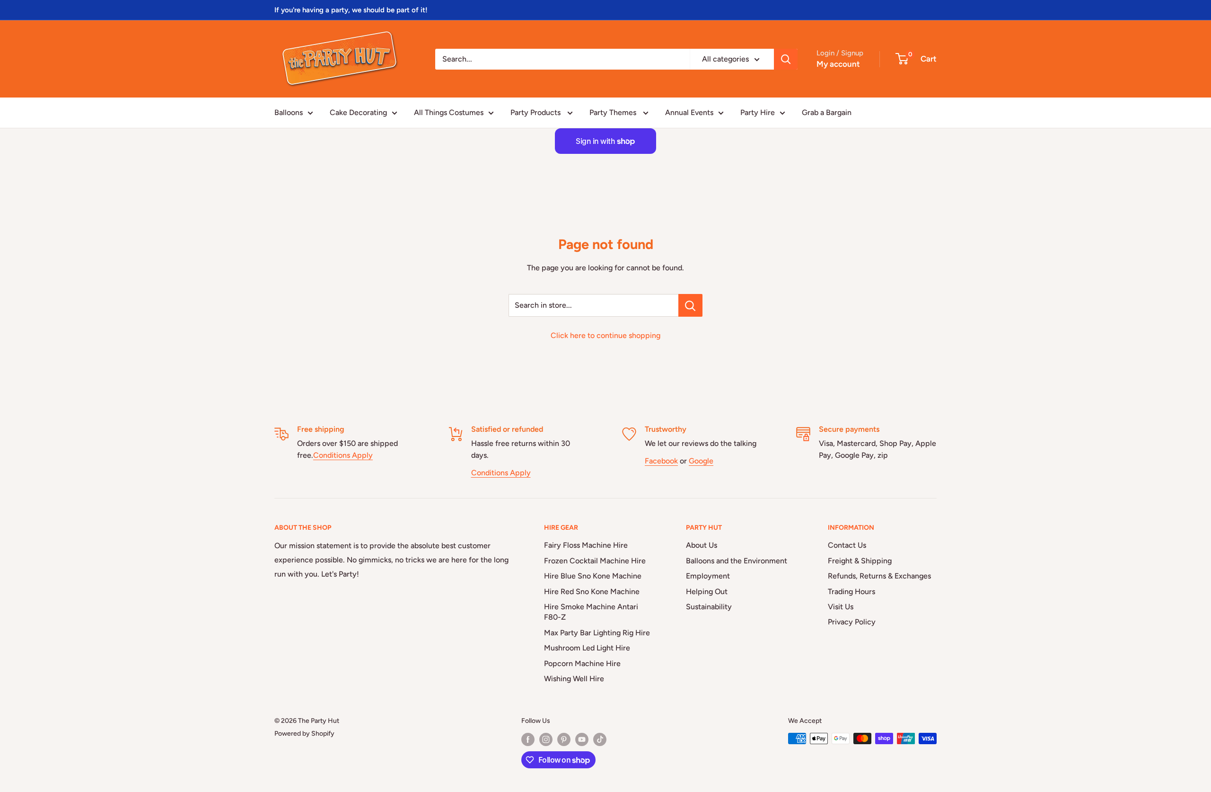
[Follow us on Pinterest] (563, 739)
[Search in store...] (690, 305)
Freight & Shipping (860, 560)
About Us (701, 545)
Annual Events (689, 112)
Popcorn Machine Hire (582, 663)
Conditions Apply (343, 455)
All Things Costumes (448, 112)
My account (838, 64)
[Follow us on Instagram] (546, 739)
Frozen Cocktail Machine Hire (595, 560)
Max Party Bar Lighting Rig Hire (597, 632)
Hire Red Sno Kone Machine (592, 591)
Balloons (288, 112)
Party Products (536, 112)
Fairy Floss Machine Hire (586, 545)
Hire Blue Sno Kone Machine (592, 575)
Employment (708, 575)
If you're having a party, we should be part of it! (351, 10)
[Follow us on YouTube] (581, 739)
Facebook (661, 460)
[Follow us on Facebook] (528, 739)
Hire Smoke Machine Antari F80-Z (591, 612)
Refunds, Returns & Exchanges (879, 575)
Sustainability (709, 606)
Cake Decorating (358, 112)
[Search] (786, 59)
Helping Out (707, 591)
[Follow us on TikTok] (599, 739)
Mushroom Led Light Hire (587, 647)
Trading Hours (851, 591)
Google (701, 460)
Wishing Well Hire (574, 678)
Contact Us (847, 545)
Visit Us (840, 606)
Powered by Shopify (304, 734)
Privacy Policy (852, 621)
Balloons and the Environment (736, 560)
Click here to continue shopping (605, 335)
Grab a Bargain (826, 112)
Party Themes (613, 112)
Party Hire (757, 112)
